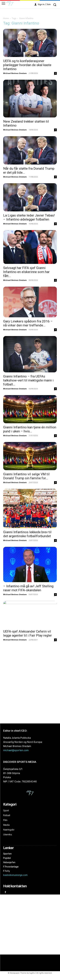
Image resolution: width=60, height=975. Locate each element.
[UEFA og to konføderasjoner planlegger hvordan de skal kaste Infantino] (30, 43)
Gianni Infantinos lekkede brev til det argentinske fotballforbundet (27, 534)
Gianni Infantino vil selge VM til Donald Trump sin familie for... (26, 476)
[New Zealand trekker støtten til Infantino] (30, 98)
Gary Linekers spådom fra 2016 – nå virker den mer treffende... (28, 323)
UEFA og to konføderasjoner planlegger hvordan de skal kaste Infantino (27, 65)
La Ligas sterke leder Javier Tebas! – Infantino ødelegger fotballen (29, 217)
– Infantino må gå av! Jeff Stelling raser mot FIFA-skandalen (28, 588)
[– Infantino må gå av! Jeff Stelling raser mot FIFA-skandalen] (30, 564)
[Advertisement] (30, 682)
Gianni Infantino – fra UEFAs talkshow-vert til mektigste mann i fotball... (28, 380)
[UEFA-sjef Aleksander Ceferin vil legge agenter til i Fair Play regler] (30, 614)
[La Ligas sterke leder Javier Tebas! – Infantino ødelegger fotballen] (30, 197)
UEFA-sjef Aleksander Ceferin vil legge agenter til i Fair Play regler (27, 633)
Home (6, 18)
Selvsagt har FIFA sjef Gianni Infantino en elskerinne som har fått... (26, 272)
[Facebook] (5, 892)
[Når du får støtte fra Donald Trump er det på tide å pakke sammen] (30, 150)
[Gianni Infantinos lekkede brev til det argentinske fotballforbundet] (30, 508)
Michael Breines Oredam (15, 73)
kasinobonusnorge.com (15, 875)
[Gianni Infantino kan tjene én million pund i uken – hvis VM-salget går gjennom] (30, 409)
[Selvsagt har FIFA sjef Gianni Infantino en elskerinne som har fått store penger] (30, 247)
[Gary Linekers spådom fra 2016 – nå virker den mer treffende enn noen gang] (30, 302)
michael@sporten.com (16, 750)
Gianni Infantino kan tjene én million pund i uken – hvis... (29, 429)
